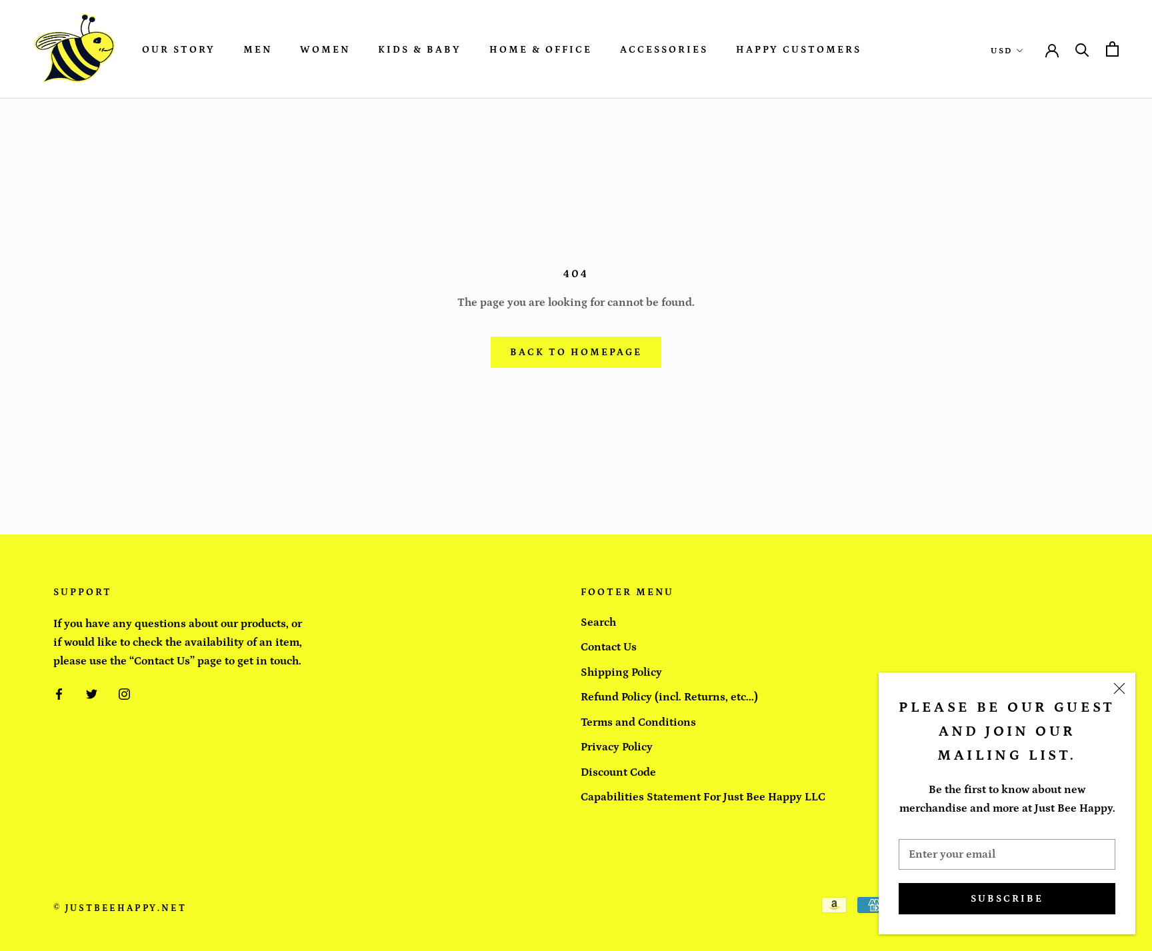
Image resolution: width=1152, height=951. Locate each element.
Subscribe (1007, 898)
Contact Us (609, 647)
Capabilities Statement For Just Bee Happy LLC (703, 797)
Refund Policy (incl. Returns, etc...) (669, 697)
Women (325, 49)
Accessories (664, 49)
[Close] (1119, 688)
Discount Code (618, 772)
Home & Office (540, 49)
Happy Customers (798, 49)
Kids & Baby (419, 49)
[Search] (1082, 49)
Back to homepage (576, 352)
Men (257, 49)
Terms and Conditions (638, 722)
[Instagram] (124, 693)
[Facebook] (59, 693)
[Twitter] (91, 693)
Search (598, 622)
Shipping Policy (621, 672)
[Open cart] (1112, 49)
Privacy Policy (617, 747)
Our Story (178, 49)
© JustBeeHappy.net (119, 908)
